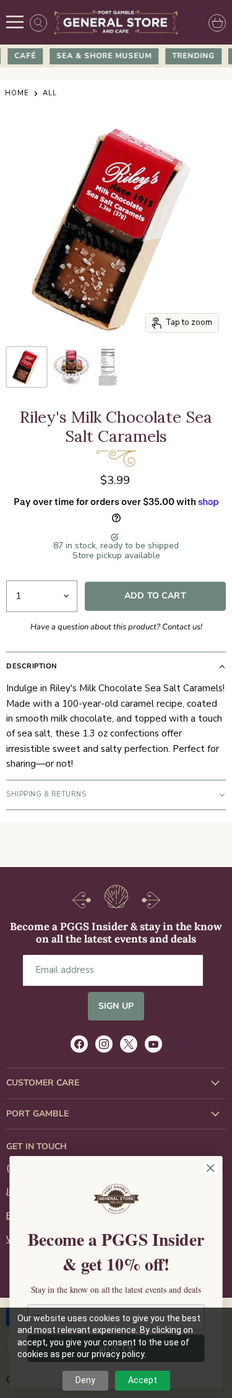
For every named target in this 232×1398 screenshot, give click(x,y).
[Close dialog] (210, 1168)
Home (17, 94)
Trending (189, 56)
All (50, 94)
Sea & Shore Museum (100, 56)
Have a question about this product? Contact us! (116, 626)
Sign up (116, 1006)
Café (21, 56)
